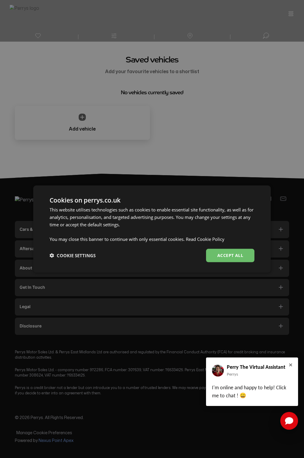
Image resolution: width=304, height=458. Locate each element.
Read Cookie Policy (205, 239)
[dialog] (152, 229)
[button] (73, 255)
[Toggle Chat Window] (289, 421)
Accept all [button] (230, 255)
